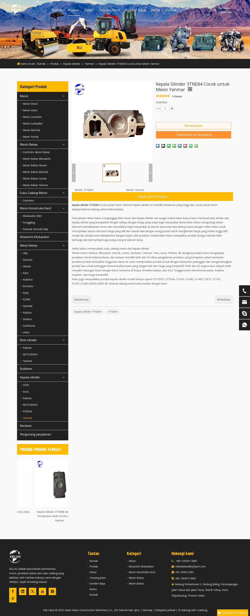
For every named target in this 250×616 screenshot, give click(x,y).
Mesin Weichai (31, 130)
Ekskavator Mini (32, 216)
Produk (73, 10)
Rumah (57, 10)
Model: (79, 190)
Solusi (89, 10)
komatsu (28, 286)
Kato (26, 273)
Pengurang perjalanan (35, 434)
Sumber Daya (135, 10)
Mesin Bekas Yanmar (35, 185)
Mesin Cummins (32, 117)
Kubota (27, 312)
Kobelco (28, 279)
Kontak (171, 10)
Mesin (24, 96)
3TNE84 (112, 311)
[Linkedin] (22, 591)
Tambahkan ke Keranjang (193, 135)
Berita (155, 10)
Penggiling (29, 222)
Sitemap (147, 610)
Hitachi (27, 266)
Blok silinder (28, 340)
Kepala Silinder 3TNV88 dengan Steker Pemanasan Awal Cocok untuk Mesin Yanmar (42, 516)
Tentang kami (97, 578)
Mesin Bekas (29, 144)
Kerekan (25, 426)
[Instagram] (52, 591)
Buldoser (26, 369)
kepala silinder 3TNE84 (87, 311)
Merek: (130, 190)
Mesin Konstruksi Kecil (35, 208)
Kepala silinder (30, 377)
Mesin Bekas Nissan (35, 165)
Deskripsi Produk (152, 196)
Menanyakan (193, 126)
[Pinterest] (12, 598)
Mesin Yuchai (30, 136)
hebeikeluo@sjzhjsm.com (191, 566)
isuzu (26, 391)
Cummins (28, 200)
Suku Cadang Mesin (33, 193)
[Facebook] (12, 591)
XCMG (26, 299)
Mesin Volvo (30, 110)
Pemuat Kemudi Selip (35, 229)
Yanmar (27, 361)
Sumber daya (97, 583)
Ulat (25, 253)
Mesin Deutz (30, 103)
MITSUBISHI (30, 354)
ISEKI (26, 385)
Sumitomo (29, 325)
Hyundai (27, 306)
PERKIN (27, 411)
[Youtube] (42, 591)
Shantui (27, 319)
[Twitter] (32, 591)
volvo (26, 332)
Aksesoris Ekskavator (34, 237)
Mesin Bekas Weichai (35, 172)
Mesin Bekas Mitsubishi (37, 158)
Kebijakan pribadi (165, 610)
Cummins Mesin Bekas (36, 152)
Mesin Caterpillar (33, 123)
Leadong (202, 610)
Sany (26, 292)
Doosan (27, 259)
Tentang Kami (109, 10)
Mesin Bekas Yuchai (34, 178)
